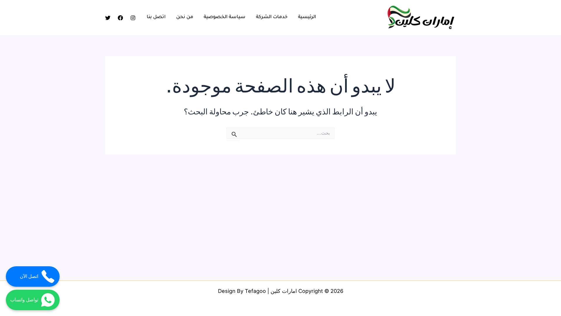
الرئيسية (307, 17)
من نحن (184, 17)
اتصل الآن (29, 276)
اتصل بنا (156, 17)
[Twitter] (107, 17)
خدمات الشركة (272, 17)
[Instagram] (133, 17)
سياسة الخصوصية (224, 17)
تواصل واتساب (24, 299)
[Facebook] (120, 17)
